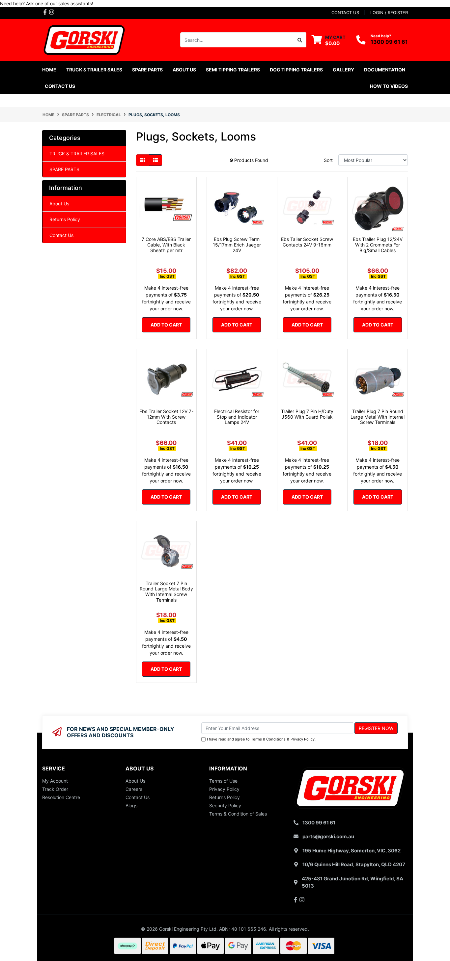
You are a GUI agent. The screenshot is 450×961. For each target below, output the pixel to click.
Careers (134, 789)
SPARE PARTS (64, 169)
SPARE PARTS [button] (147, 69)
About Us (59, 203)
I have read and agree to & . (261, 739)
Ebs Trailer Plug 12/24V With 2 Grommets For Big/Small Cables (378, 244)
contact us (345, 12)
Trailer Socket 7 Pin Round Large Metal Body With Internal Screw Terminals (166, 592)
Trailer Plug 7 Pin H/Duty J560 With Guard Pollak (307, 414)
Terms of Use (223, 781)
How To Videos (389, 86)
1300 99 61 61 (389, 42)
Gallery (343, 69)
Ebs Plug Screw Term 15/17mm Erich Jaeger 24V (237, 244)
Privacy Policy (303, 739)
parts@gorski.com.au (328, 836)
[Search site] (300, 39)
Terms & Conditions (268, 739)
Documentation (384, 69)
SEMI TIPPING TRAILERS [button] (233, 69)
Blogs (131, 805)
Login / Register (389, 12)
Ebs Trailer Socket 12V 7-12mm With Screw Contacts (166, 416)
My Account (55, 781)
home (49, 69)
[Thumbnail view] (142, 160)
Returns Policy (64, 219)
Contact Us (60, 86)
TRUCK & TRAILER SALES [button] (94, 69)
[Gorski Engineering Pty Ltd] (84, 39)
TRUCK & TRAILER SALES (76, 153)
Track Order (55, 789)
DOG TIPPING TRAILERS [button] (296, 69)
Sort (328, 160)
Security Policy (225, 805)
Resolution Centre (61, 797)
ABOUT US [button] (184, 69)
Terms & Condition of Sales (238, 814)
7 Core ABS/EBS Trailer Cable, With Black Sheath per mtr (166, 244)
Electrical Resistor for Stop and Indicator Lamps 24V (236, 416)
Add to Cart (166, 324)
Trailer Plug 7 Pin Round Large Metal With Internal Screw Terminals (378, 416)
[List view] (155, 160)
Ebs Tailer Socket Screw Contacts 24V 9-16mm (307, 241)
